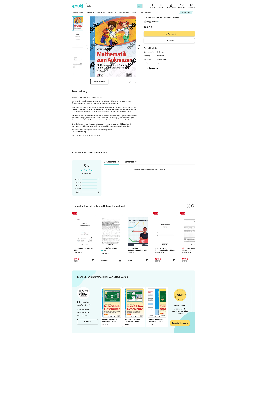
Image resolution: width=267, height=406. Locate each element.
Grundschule (77, 12)
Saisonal (100, 12)
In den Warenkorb (169, 34)
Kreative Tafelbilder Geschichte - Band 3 (109, 321)
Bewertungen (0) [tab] (112, 162)
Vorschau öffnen (99, 81)
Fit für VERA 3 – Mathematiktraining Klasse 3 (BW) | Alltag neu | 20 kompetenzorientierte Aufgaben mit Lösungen (165, 249)
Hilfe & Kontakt (146, 12)
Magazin (135, 12)
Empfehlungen (124, 12)
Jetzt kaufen (169, 41)
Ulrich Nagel (78, 252)
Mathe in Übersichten (109, 248)
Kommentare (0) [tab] (129, 162)
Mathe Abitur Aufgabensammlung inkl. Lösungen (137, 249)
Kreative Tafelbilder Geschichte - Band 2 (132, 321)
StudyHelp (131, 252)
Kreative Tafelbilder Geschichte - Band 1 (155, 321)
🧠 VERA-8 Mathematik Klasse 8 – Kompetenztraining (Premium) (191, 249)
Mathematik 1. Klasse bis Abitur (83, 249)
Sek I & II (89, 12)
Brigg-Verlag (152, 22)
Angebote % (112, 12)
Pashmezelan (159, 252)
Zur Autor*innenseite (180, 323)
